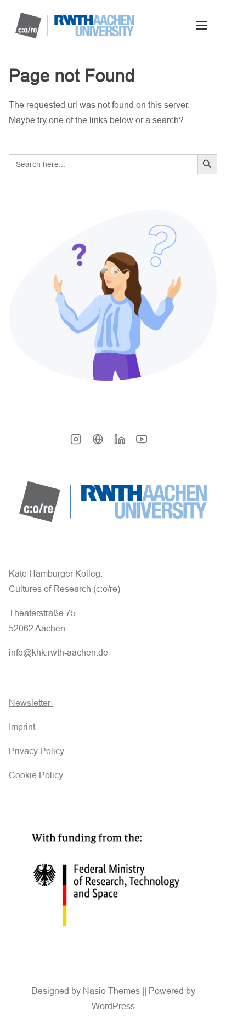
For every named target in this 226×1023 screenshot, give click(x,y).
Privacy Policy (36, 751)
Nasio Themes (112, 991)
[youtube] (141, 442)
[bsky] (97, 442)
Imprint (23, 727)
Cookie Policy (36, 775)
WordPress (113, 1006)
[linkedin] (119, 442)
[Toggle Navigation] (201, 25)
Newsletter (31, 703)
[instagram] (75, 442)
